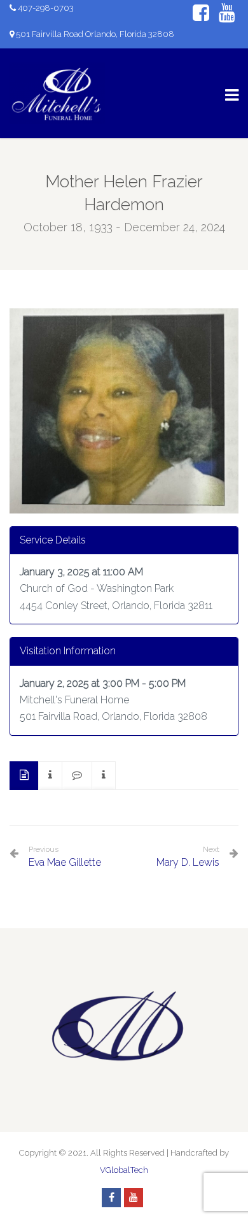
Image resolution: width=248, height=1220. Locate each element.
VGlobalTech (124, 1170)
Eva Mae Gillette (65, 856)
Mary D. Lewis (187, 862)
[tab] (24, 775)
